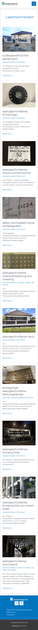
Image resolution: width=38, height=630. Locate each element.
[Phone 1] (21, 603)
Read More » (7, 75)
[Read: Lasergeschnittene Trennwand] (18, 546)
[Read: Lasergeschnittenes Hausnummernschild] (18, 153)
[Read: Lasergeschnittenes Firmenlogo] (18, 95)
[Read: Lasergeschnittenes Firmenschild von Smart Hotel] (18, 487)
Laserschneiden (9, 62)
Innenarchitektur (9, 282)
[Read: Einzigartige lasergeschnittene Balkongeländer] (18, 374)
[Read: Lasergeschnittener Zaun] (18, 320)
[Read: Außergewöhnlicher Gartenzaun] (18, 39)
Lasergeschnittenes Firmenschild (14, 451)
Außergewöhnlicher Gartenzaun (15, 57)
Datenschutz (10, 612)
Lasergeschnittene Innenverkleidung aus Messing (17, 276)
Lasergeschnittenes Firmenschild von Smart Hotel (18, 506)
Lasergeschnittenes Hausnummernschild (16, 171)
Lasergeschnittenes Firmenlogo (14, 113)
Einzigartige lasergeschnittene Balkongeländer (14, 391)
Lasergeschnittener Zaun (18, 336)
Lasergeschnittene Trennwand (14, 563)
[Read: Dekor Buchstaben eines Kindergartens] (18, 208)
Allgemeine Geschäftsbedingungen (19, 610)
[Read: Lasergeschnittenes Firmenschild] (18, 433)
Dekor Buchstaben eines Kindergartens (18, 224)
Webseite (15, 626)
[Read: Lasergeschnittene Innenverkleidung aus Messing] (18, 260)
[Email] (17, 603)
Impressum (10, 615)
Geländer (6, 398)
